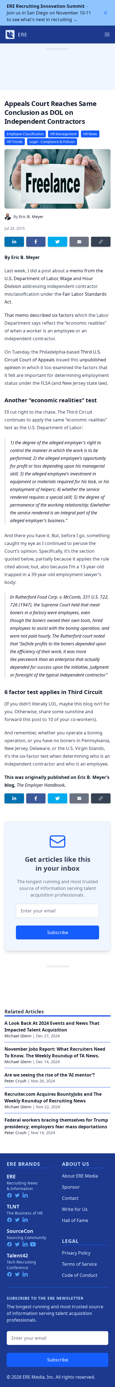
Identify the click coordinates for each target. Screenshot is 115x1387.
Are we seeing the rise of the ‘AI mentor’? (49, 1075)
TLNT (13, 1206)
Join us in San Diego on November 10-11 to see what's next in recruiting (49, 13)
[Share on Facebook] (36, 242)
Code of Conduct (79, 1275)
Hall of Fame (75, 1220)
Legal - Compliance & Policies (52, 141)
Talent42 (17, 1255)
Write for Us (75, 1209)
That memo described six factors (39, 315)
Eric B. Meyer (31, 216)
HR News (90, 134)
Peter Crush (15, 1081)
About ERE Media (80, 1176)
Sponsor (71, 1187)
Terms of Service (79, 1264)
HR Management (63, 134)
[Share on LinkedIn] (14, 242)
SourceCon (20, 1231)
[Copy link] (101, 242)
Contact (70, 1198)
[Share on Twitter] (57, 242)
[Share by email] (79, 242)
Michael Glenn (18, 1035)
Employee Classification (25, 134)
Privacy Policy (76, 1253)
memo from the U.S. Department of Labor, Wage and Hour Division (53, 278)
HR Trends (15, 141)
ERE (11, 1176)
